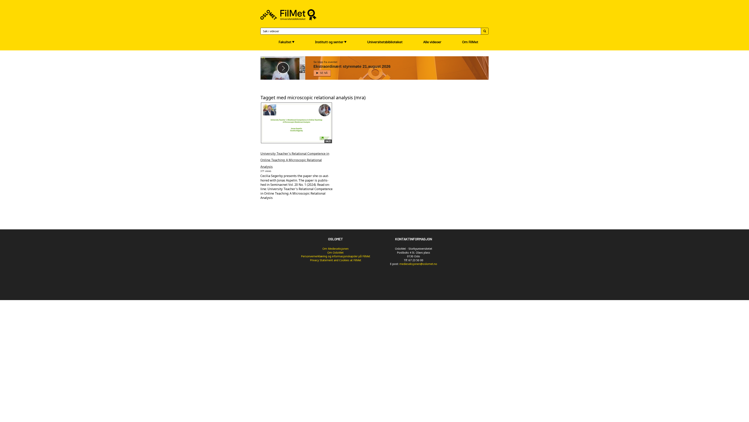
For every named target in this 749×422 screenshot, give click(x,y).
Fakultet (285, 42)
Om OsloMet (335, 252)
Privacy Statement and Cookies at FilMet (335, 260)
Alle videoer (432, 42)
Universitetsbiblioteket (385, 42)
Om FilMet (470, 42)
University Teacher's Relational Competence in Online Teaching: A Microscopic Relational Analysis (294, 160)
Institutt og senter (329, 42)
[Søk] (485, 31)
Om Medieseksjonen (335, 248)
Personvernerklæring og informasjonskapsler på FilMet (335, 256)
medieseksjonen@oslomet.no (418, 264)
